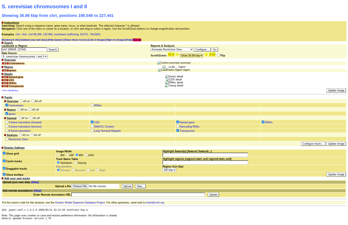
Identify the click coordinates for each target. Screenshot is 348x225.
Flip (222, 55)
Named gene (187, 122)
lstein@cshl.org (155, 202)
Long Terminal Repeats (107, 130)
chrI (18, 34)
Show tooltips (14, 174)
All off (38, 101)
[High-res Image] (115, 39)
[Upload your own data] (34, 39)
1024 (91, 155)
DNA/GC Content (104, 126)
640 (71, 155)
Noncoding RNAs (190, 126)
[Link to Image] (96, 39)
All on (26, 101)
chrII (24, 34)
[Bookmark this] (11, 39)
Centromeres (16, 105)
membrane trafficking (66, 34)
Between (65, 170)
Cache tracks (14, 161)
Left (92, 170)
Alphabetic (66, 162)
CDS (96, 122)
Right (102, 170)
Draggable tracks (16, 168)
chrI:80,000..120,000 (40, 34)
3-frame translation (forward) (25, 122)
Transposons (187, 130)
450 (62, 155)
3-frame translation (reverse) (25, 126)
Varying (82, 162)
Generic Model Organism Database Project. (80, 202)
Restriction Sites (18, 139)
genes (12, 113)
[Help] (128, 39)
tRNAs (98, 105)
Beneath (80, 170)
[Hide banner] (55, 39)
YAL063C (95, 34)
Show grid (12, 153)
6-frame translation (19, 130)
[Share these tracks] (75, 39)
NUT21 (84, 34)
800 (81, 155)
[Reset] (137, 39)
